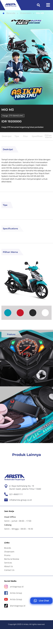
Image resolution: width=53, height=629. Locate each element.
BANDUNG (18, 115)
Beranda (10, 13)
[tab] (8, 312)
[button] (38, 5)
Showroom (25, 13)
